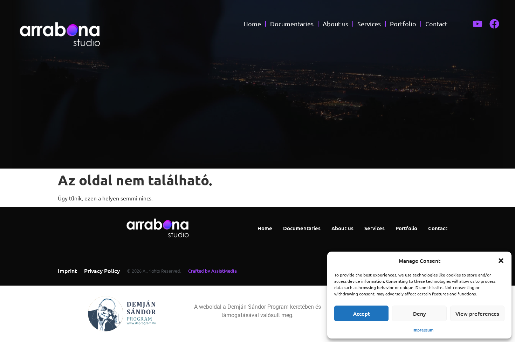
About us (335, 23)
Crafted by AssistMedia (212, 271)
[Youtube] (477, 23)
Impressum (422, 330)
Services (369, 23)
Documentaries (292, 23)
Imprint (67, 270)
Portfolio (403, 23)
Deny (419, 313)
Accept (361, 313)
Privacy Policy (102, 270)
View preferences (477, 313)
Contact (436, 23)
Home (252, 23)
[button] (500, 260)
